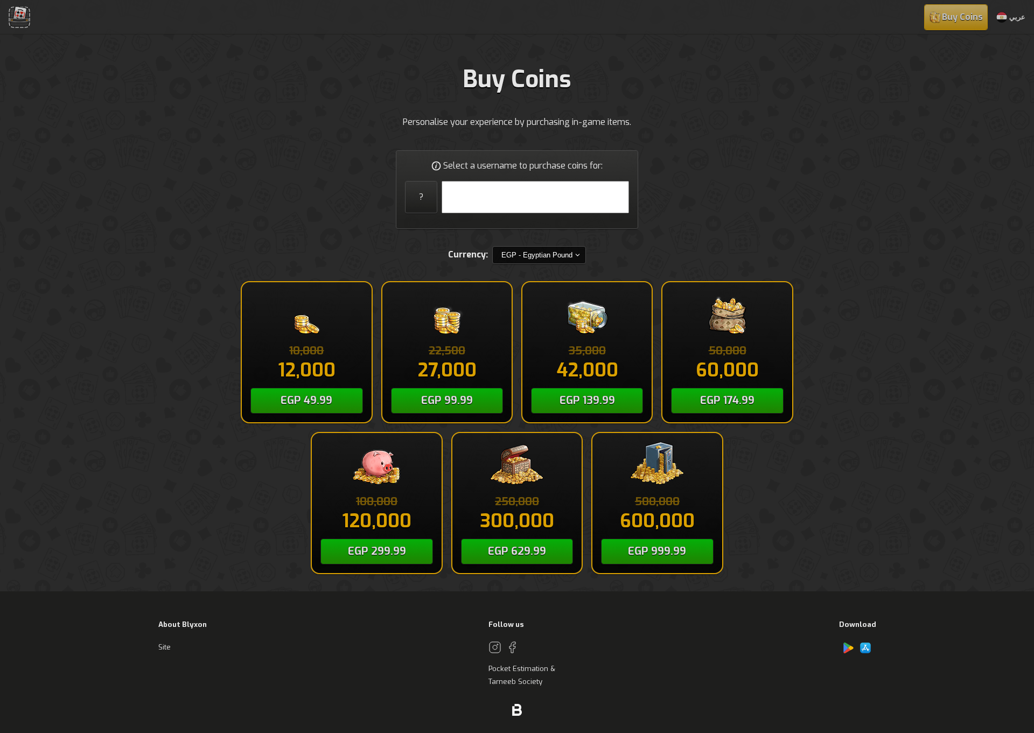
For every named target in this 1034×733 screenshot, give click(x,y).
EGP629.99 (517, 551)
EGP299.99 (377, 551)
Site (164, 647)
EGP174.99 (727, 400)
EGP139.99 (587, 400)
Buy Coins (962, 17)
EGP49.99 (306, 400)
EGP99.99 (447, 400)
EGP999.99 (657, 551)
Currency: (468, 254)
